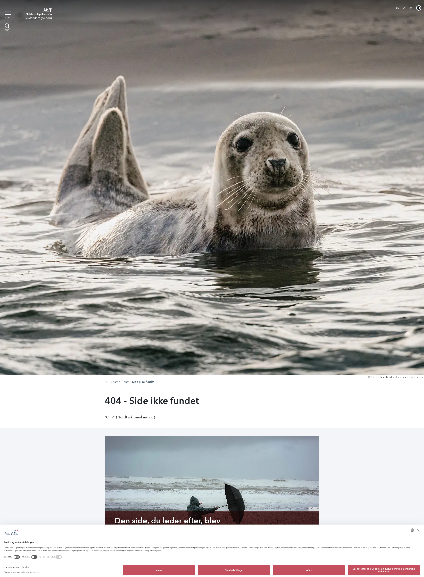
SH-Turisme (112, 382)
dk (410, 8)
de (397, 8)
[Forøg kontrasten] (418, 8)
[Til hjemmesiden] (37, 13)
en (404, 8)
